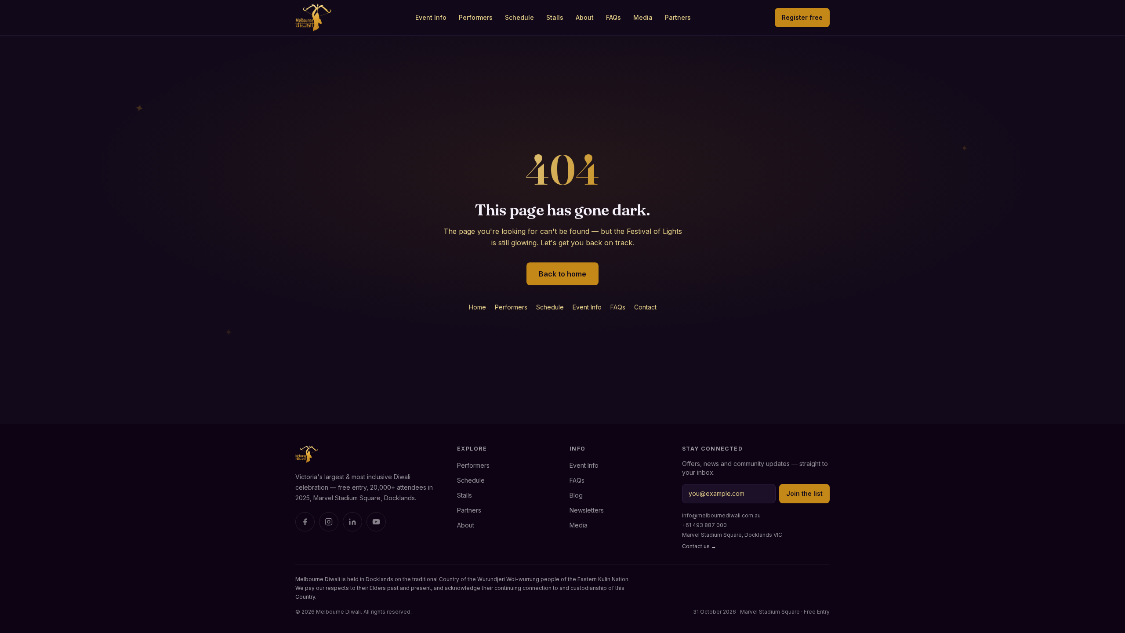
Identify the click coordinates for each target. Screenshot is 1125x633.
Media (643, 17)
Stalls (554, 17)
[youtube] (376, 521)
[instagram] (328, 521)
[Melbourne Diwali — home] (313, 18)
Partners (678, 17)
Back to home (562, 273)
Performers (476, 17)
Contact (645, 307)
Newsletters (587, 510)
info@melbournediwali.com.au (721, 515)
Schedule (519, 17)
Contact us (699, 546)
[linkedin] (352, 521)
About (585, 17)
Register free (802, 17)
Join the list (804, 493)
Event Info (430, 17)
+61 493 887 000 (704, 525)
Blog (576, 495)
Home (477, 307)
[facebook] (305, 521)
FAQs (613, 17)
